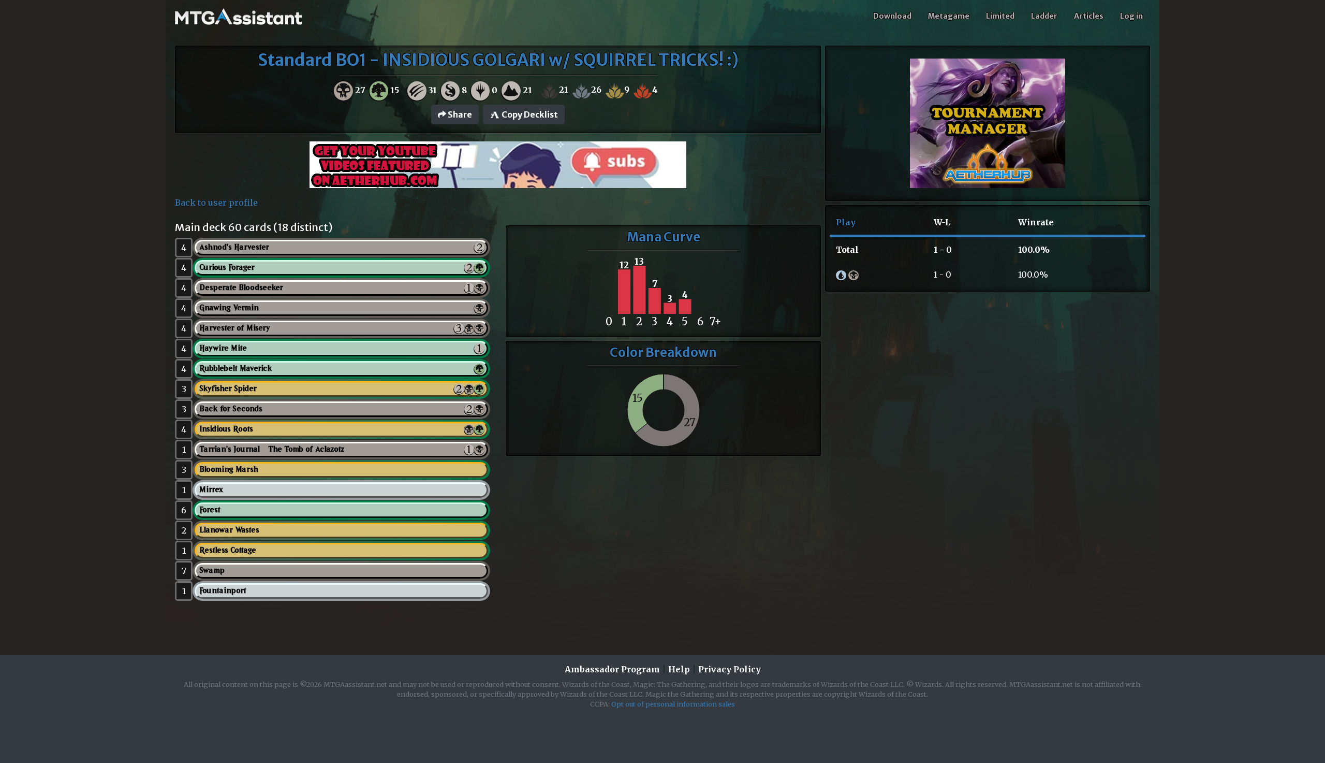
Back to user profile (216, 202)
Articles (1088, 16)
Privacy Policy (729, 669)
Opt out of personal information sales (673, 704)
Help (679, 669)
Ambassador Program (612, 669)
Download (892, 16)
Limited (1000, 16)
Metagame (948, 16)
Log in (1131, 16)
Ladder (1044, 16)
